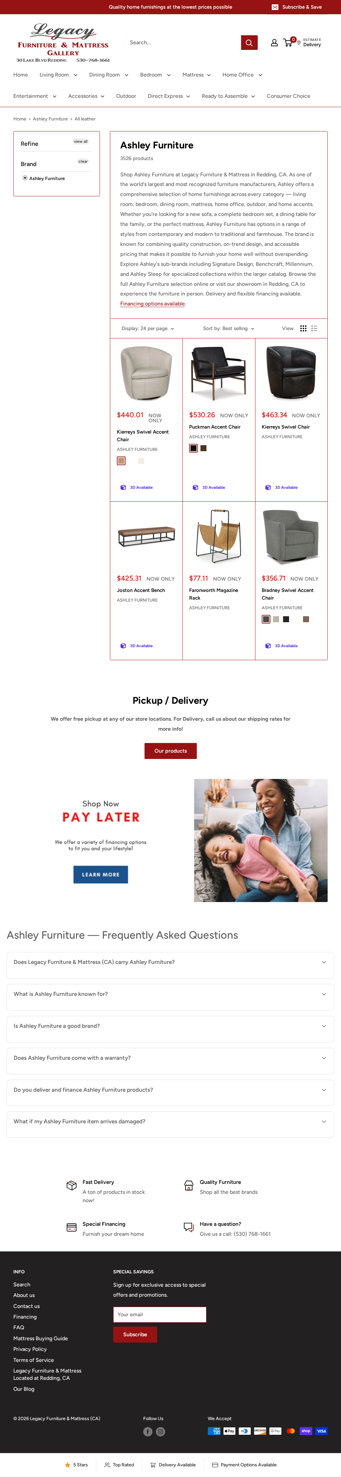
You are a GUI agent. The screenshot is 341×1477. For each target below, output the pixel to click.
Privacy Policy (30, 1349)
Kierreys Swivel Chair (286, 427)
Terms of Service (33, 1360)
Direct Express (165, 96)
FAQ (18, 1327)
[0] (288, 43)
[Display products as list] (314, 328)
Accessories (82, 96)
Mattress (192, 75)
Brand (29, 164)
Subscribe (135, 1334)
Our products (171, 751)
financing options (87, 1105)
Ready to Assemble (225, 96)
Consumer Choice (288, 96)
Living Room (55, 75)
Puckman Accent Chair (214, 427)
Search (21, 1284)
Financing (25, 1317)
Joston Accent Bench (141, 590)
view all (81, 141)
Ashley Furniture (50, 119)
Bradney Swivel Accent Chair (288, 594)
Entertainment (31, 96)
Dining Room (105, 75)
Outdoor (126, 96)
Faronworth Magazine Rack (213, 594)
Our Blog (23, 1389)
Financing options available (152, 303)
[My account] (274, 42)
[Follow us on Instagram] (160, 1431)
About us (24, 1295)
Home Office (238, 75)
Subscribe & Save (302, 7)
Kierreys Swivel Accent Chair (143, 436)
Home (20, 75)
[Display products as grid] (303, 328)
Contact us (26, 1306)
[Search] (249, 42)
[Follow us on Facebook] (148, 1431)
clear (83, 161)
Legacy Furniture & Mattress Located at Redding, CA (47, 1374)
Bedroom (152, 75)
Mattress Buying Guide (40, 1338)
